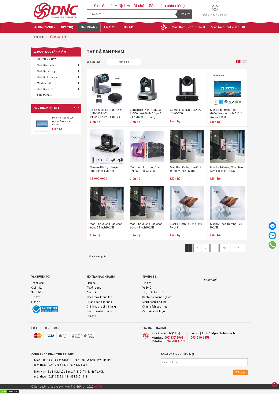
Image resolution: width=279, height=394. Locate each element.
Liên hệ (128, 27)
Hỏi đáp (91, 316)
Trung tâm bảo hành (99, 311)
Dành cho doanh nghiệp (156, 297)
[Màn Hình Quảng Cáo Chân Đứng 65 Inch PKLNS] (227, 147)
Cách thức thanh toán (100, 297)
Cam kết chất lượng (154, 311)
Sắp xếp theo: (94, 61)
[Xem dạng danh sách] (244, 62)
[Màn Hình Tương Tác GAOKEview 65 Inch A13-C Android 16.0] (227, 89)
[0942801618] (272, 245)
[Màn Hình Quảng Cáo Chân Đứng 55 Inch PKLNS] (107, 203)
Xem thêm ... (44, 95)
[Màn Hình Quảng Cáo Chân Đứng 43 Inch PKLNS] (147, 203)
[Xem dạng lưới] (238, 62)
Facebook (210, 280)
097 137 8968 (174, 337)
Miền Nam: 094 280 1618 (228, 27)
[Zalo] (272, 235)
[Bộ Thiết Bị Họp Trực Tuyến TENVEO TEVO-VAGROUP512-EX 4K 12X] (107, 89)
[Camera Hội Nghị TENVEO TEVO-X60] (187, 89)
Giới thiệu (68, 27)
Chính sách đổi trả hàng (101, 306)
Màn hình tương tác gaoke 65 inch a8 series (62, 121)
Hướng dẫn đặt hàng (99, 301)
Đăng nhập (209, 14)
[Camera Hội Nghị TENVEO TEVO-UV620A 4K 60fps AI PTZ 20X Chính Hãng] (147, 89)
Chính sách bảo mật (154, 306)
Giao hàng (93, 292)
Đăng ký (222, 14)
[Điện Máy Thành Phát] (56, 11)
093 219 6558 (200, 337)
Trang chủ (45, 27)
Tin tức (109, 27)
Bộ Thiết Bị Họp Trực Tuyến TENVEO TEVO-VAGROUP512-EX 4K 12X (106, 113)
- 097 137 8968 (78, 364)
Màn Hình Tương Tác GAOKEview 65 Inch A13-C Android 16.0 (226, 113)
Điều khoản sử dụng (154, 301)
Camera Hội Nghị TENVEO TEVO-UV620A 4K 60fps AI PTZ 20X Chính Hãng (146, 113)
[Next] (238, 248)
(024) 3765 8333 (58, 364)
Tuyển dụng (94, 287)
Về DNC (146, 287)
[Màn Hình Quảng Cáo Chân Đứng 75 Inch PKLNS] (187, 147)
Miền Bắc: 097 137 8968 (188, 27)
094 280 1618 (175, 341)
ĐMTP (98, 386)
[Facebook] (272, 226)
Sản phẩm (88, 27)
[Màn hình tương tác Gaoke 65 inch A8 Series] (41, 123)
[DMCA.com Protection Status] (9, 391)
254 (224, 247)
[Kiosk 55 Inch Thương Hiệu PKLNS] (227, 203)
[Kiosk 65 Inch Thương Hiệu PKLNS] (187, 203)
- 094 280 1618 (78, 376)
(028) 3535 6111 (58, 376)
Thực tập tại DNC (152, 292)
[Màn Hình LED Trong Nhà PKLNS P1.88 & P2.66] (147, 147)
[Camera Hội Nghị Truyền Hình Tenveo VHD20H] (107, 147)
